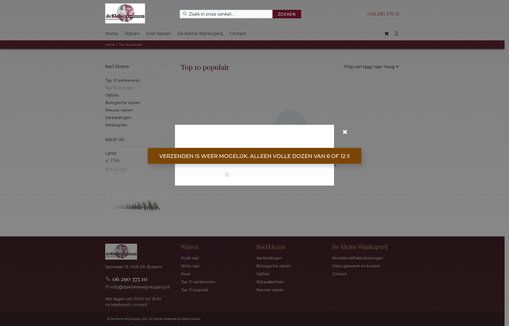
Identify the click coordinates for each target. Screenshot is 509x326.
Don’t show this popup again (257, 175)
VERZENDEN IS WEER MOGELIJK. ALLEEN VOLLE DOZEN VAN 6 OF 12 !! (254, 156)
